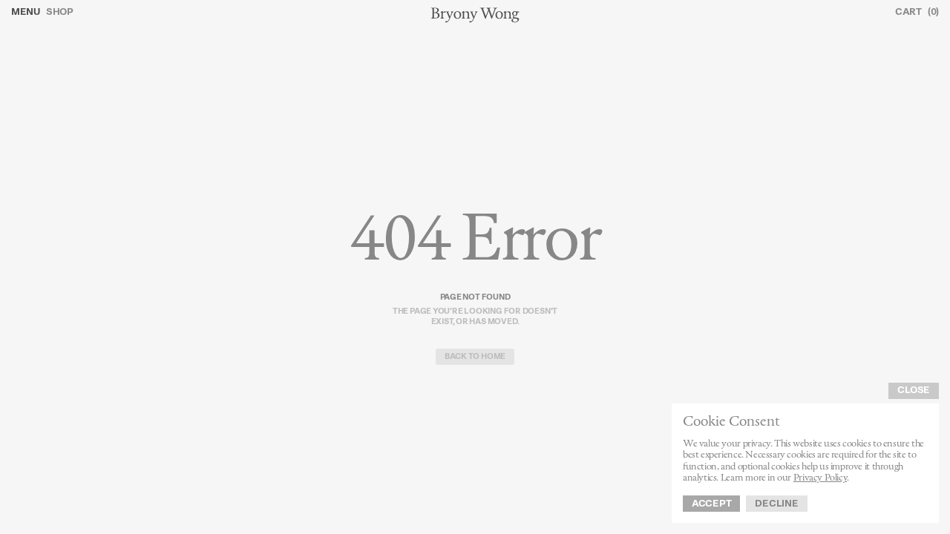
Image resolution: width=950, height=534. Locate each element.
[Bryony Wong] (475, 15)
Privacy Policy (820, 478)
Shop (59, 12)
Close (913, 390)
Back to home (475, 356)
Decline (776, 504)
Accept (711, 504)
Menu (25, 12)
